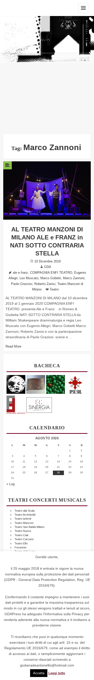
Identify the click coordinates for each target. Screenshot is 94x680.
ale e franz (20, 272)
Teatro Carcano (24, 539)
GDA (47, 267)
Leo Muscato (29, 278)
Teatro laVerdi (23, 518)
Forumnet (20, 547)
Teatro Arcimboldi (25, 514)
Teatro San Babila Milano (29, 526)
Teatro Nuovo (23, 530)
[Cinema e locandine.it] (16, 384)
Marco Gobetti (50, 278)
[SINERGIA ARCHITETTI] (39, 404)
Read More (13, 346)
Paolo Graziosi (21, 284)
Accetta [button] (38, 673)
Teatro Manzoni (24, 522)
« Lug (11, 484)
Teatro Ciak (22, 535)
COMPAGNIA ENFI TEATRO (51, 272)
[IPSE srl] (75, 384)
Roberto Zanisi (44, 284)
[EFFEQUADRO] (16, 404)
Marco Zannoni (73, 278)
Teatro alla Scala (25, 510)
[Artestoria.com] (35, 384)
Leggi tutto (56, 673)
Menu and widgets (83, 8)
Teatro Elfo (21, 543)
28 (58, 472)
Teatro (54, 289)
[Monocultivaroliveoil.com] (55, 384)
